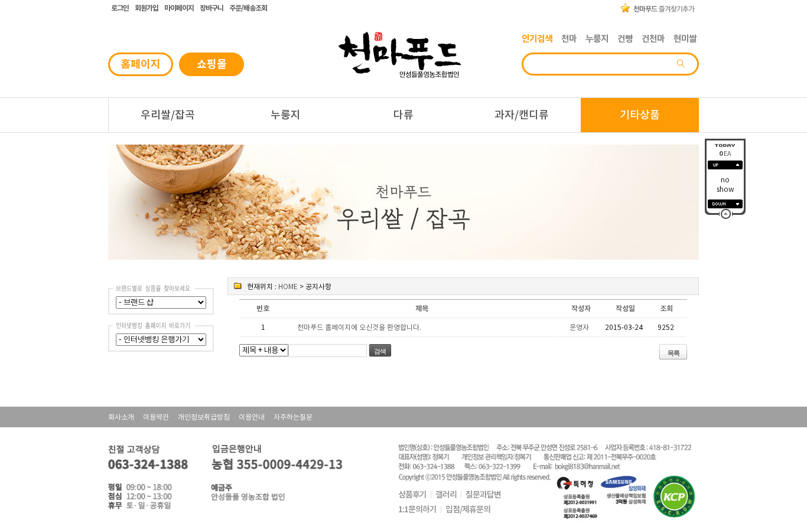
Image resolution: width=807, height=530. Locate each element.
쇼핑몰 (212, 64)
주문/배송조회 (248, 8)
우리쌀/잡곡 (168, 115)
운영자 (579, 327)
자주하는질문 (293, 417)
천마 (569, 38)
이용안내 (252, 417)
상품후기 (412, 494)
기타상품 (640, 115)
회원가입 (146, 8)
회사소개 (121, 417)
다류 (403, 115)
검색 (380, 351)
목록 (673, 352)
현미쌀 (685, 38)
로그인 (120, 8)
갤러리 (446, 494)
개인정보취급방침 (204, 417)
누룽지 (596, 38)
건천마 (653, 38)
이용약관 (156, 417)
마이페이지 (179, 8)
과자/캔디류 (521, 115)
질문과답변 (483, 494)
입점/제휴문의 (467, 509)
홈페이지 (141, 64)
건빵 (625, 38)
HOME (288, 286)
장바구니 (211, 8)
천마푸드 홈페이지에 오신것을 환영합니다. (359, 327)
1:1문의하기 (417, 509)
